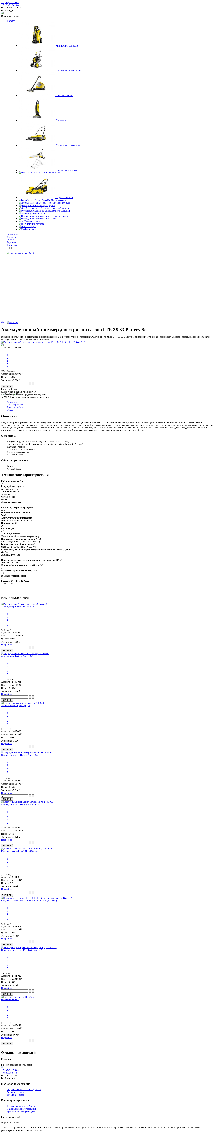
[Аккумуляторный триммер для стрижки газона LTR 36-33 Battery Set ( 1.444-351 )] (43, 342)
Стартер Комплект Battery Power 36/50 (20, 804)
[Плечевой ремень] (17, 997)
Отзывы (11, 410)
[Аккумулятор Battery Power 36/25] (25, 604)
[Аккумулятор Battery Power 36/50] (25, 653)
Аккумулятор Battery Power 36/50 (17, 656)
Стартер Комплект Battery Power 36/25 (20, 755)
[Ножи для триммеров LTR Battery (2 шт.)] (29, 947)
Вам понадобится (15, 407)
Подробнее (6, 644)
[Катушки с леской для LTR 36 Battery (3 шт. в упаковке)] (36, 898)
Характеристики (15, 404)
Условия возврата (15, 1092)
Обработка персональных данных (24, 1089)
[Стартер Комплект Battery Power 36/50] (27, 802)
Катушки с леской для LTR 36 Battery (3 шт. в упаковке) (29, 900)
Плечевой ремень (10, 999)
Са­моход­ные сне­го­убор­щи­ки (21, 1109)
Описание (12, 402)
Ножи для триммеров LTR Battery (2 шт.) (21, 950)
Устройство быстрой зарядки (15, 705)
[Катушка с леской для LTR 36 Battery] (27, 848)
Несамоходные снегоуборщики (22, 1106)
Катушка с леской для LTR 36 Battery (19, 851)
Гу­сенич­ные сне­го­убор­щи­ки (21, 1111)
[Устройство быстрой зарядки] (23, 703)
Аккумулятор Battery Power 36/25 (17, 606)
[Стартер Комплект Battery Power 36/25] (27, 752)
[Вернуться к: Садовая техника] (2, 322)
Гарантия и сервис (16, 1094)
